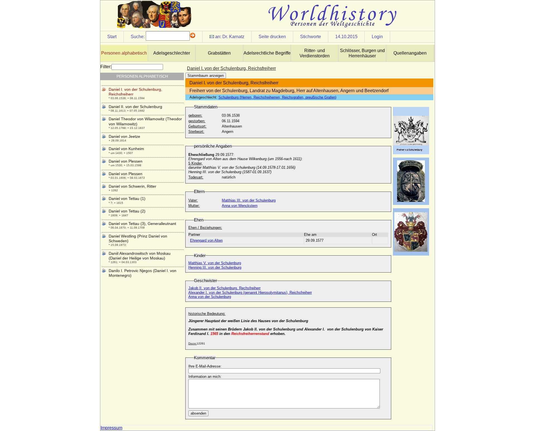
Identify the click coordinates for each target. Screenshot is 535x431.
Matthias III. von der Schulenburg (249, 200)
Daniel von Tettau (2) (127, 211)
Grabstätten (219, 53)
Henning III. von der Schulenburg (214, 267)
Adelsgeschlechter (171, 53)
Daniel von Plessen (125, 161)
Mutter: (194, 206)
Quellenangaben (410, 53)
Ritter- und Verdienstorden (315, 53)
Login (377, 36)
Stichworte (310, 36)
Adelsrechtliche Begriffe (267, 53)
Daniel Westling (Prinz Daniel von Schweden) (138, 238)
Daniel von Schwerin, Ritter (132, 186)
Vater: (193, 200)
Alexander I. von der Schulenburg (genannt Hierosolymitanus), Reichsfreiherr (250, 292)
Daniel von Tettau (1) (127, 198)
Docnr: (192, 343)
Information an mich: (205, 376)
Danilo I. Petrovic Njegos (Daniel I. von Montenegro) (142, 273)
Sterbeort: (196, 131)
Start (111, 36)
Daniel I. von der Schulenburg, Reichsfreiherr (135, 91)
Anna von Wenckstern (239, 206)
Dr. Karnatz (233, 36)
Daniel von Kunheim (126, 148)
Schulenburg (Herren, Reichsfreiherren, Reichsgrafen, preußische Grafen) (277, 97)
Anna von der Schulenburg (209, 297)
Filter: (105, 66)
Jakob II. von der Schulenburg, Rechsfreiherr (224, 288)
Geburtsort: (197, 126)
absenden (198, 413)
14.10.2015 (346, 36)
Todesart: (195, 177)
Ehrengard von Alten (206, 240)
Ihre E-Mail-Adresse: (205, 366)
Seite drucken (272, 36)
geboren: (195, 115)
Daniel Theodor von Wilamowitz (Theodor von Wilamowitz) (145, 121)
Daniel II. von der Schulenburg (135, 106)
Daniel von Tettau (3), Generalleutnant (142, 223)
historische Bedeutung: (206, 314)
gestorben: (196, 121)
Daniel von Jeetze (124, 136)
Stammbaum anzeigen (206, 76)
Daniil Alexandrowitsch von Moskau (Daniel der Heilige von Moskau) (140, 255)
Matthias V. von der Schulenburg (214, 263)
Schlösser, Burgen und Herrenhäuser (362, 53)
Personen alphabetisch (124, 53)
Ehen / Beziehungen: (205, 228)
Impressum (111, 427)
